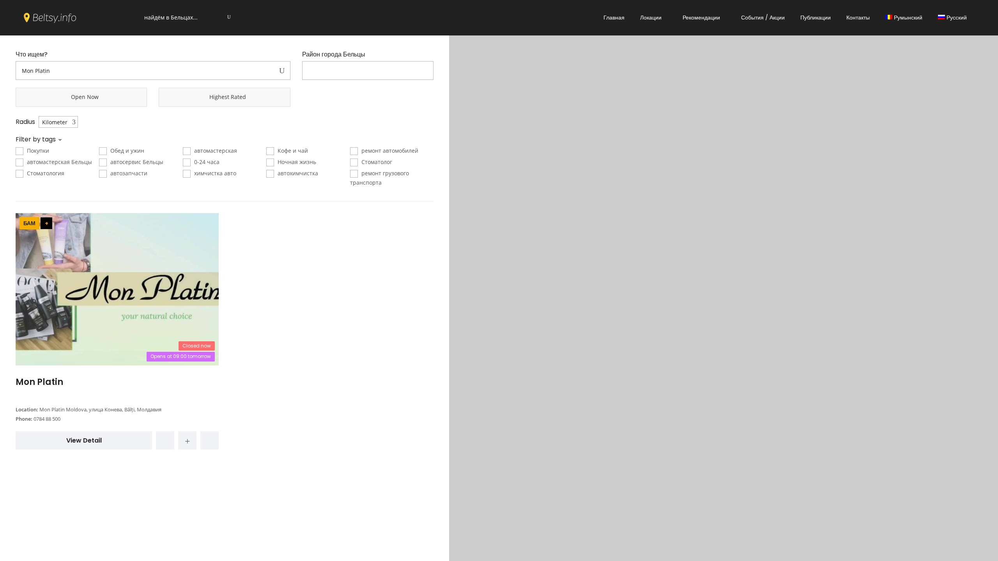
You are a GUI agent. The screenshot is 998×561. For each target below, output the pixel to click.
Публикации (815, 17)
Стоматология (44, 173)
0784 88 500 (47, 418)
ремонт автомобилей (389, 150)
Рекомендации (701, 17)
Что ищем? (32, 54)
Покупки (37, 150)
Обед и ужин (126, 150)
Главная (614, 17)
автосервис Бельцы (136, 162)
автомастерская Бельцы (58, 162)
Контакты (858, 17)
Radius (25, 122)
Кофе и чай (292, 150)
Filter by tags (36, 139)
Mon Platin (39, 382)
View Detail (84, 440)
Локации (651, 17)
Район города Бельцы (333, 54)
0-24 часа (206, 162)
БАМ (29, 223)
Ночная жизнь (296, 162)
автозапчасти (128, 173)
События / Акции (763, 17)
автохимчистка (297, 173)
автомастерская (215, 150)
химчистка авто (214, 173)
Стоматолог (376, 162)
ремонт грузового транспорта (379, 177)
